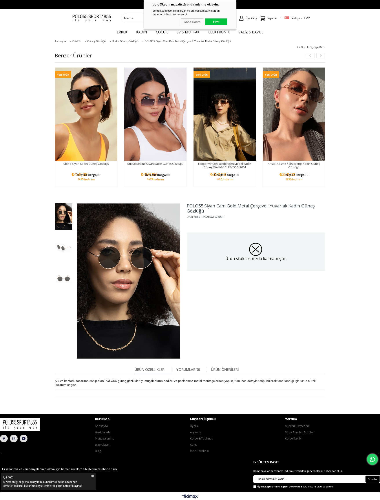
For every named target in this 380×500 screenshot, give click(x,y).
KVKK (193, 445)
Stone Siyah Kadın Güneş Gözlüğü (86, 164)
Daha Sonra (192, 22)
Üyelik (194, 426)
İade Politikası (199, 451)
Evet (216, 22)
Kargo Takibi (293, 438)
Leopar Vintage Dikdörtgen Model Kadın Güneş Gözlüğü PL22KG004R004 (224, 165)
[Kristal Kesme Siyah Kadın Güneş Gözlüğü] (155, 114)
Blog (98, 451)
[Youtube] (23, 438)
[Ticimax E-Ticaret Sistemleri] (190, 497)
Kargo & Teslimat (201, 438)
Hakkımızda (103, 432)
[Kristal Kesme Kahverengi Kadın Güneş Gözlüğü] (294, 114)
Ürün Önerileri (225, 370)
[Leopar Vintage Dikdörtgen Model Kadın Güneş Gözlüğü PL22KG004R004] (225, 114)
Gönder (372, 479)
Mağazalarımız (105, 438)
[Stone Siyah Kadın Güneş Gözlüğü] (86, 114)
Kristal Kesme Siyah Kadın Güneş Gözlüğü (155, 164)
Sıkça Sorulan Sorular (299, 432)
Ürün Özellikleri (150, 370)
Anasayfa (101, 426)
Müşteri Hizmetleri (297, 426)
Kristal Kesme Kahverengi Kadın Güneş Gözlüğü (294, 165)
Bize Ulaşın (102, 445)
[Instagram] (14, 438)
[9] (31, 424)
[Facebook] (4, 438)
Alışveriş (195, 432)
